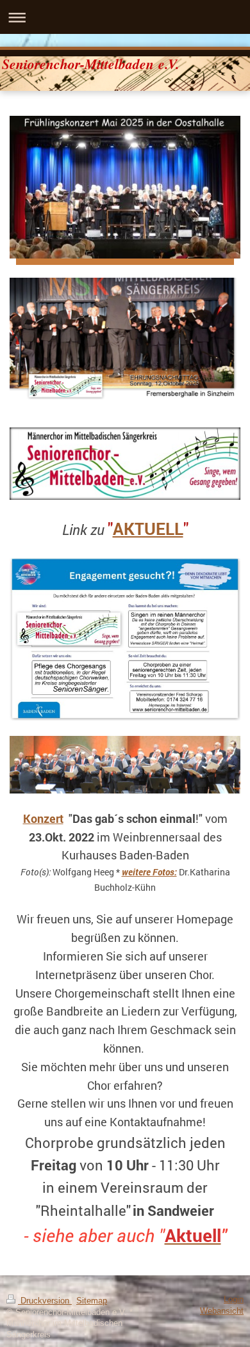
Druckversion (45, 1300)
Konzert (43, 818)
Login (234, 1299)
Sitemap (91, 1300)
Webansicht (222, 1311)
